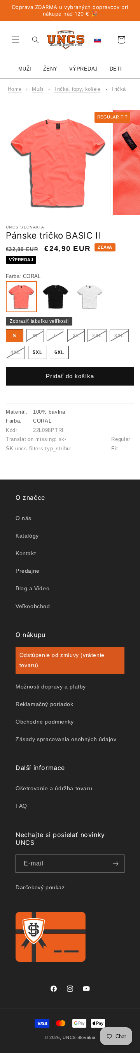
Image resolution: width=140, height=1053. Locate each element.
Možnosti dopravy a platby (51, 686)
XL (79, 337)
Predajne (28, 571)
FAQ (21, 806)
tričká (118, 89)
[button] (15, 39)
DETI (116, 69)
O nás (24, 518)
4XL (17, 354)
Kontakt (26, 553)
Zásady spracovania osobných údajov (66, 739)
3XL (121, 337)
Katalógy (27, 536)
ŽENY (50, 69)
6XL (59, 352)
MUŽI (25, 69)
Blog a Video (32, 588)
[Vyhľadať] (33, 39)
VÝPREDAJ (83, 69)
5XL (37, 352)
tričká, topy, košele (77, 89)
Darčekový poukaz (40, 887)
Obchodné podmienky (45, 722)
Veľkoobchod (33, 606)
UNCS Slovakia (79, 1037)
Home (14, 89)
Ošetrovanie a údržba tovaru (54, 788)
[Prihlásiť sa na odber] (115, 864)
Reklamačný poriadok (44, 704)
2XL (99, 337)
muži (37, 89)
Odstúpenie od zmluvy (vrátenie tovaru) (62, 660)
